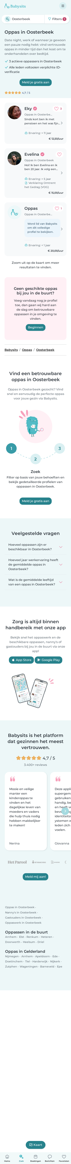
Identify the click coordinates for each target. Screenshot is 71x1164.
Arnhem (10, 937)
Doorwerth (12, 942)
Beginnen (35, 327)
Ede (55, 956)
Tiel (27, 961)
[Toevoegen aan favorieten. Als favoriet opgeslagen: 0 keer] (59, 154)
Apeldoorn (42, 956)
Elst (21, 937)
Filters (58, 19)
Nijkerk (55, 961)
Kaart (38, 1145)
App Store (23, 660)
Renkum (32, 937)
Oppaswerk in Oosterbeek (23, 922)
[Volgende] (65, 811)
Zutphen (11, 966)
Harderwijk (40, 961)
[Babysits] (15, 6)
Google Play (50, 660)
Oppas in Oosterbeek (19, 907)
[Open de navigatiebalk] (62, 5)
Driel (40, 942)
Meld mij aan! (35, 877)
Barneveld (47, 966)
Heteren (46, 937)
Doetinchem (14, 961)
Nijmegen (12, 956)
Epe (59, 966)
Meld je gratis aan (35, 82)
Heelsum (29, 942)
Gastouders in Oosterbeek (23, 917)
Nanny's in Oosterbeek (20, 912)
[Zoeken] (8, 19)
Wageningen (29, 966)
